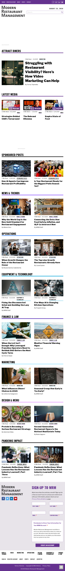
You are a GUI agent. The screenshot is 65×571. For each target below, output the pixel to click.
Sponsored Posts (22, 178)
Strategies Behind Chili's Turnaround (11, 117)
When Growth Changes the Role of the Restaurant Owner (15, 262)
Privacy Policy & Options (39, 499)
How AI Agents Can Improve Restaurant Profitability (15, 182)
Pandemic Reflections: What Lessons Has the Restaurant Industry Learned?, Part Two (48, 469)
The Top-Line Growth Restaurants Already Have (47, 261)
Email (33, 515)
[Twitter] (56, 2)
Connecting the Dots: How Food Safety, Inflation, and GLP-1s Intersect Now (47, 222)
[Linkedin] (59, 2)
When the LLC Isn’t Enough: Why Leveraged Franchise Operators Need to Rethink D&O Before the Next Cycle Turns (16, 348)
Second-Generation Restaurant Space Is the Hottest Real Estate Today (47, 429)
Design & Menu (21, 424)
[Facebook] (53, 2)
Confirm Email (54, 515)
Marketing (42, 59)
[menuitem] (3, 2)
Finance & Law (21, 340)
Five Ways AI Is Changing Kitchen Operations (46, 303)
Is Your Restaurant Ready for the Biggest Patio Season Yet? (48, 183)
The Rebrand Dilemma (29, 117)
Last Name (53, 506)
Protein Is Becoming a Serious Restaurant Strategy (16, 427)
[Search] (62, 12)
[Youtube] (62, 2)
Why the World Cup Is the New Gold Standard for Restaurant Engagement (14, 222)
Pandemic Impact (22, 464)
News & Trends (21, 217)
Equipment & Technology (20, 298)
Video (18, 112)
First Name (35, 506)
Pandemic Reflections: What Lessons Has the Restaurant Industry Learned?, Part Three (16, 471)
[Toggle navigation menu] (61, 567)
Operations (20, 257)
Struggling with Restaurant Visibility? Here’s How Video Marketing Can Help (42, 72)
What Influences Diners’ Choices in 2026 (13, 389)
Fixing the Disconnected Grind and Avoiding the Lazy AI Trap (15, 305)
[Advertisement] (32, 32)
